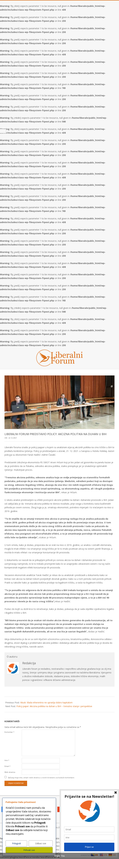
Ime (6, 760)
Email (7, 766)
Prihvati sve (29, 850)
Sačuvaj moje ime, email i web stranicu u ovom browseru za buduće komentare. (41, 777)
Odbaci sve (40, 843)
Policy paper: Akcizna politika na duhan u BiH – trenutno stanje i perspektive (54, 706)
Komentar (9, 732)
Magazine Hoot (56, 827)
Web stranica (9, 772)
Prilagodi (16, 843)
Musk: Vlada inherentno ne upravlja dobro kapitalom (46, 702)
